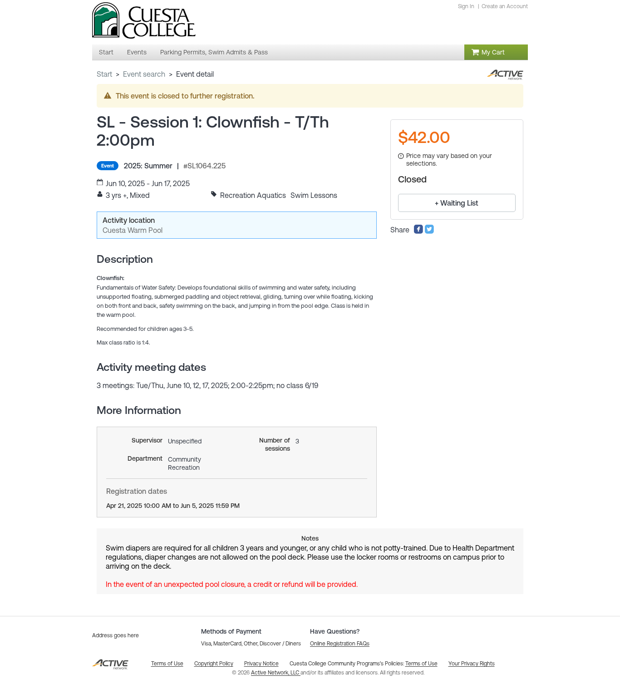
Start (104, 74)
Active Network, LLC (275, 672)
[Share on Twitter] (429, 231)
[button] (339, 643)
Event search (144, 74)
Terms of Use (421, 663)
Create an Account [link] (505, 6)
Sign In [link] (466, 6)
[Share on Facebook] (418, 231)
